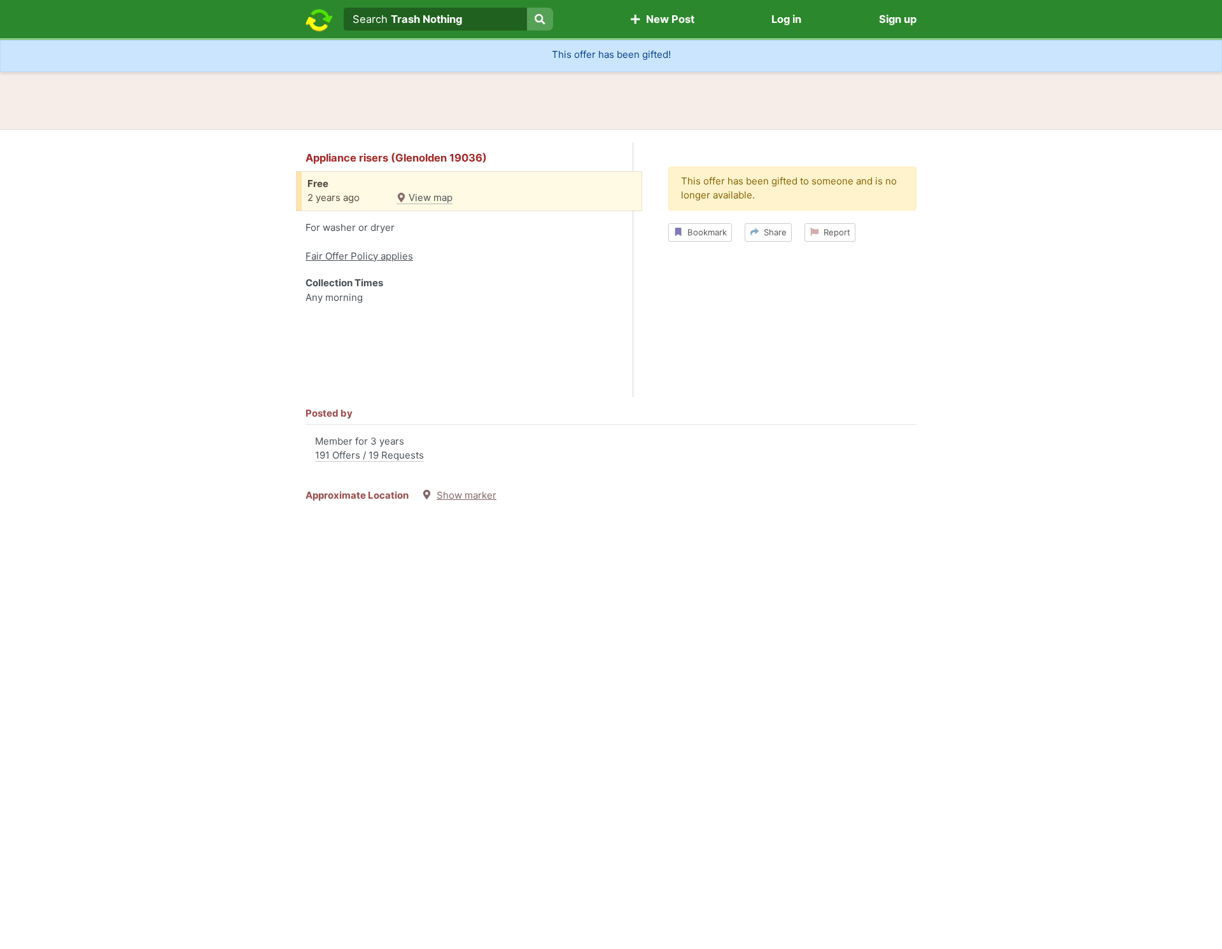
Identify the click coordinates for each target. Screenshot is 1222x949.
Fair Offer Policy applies (359, 256)
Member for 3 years (369, 448)
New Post (667, 19)
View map (429, 197)
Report (834, 232)
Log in (786, 19)
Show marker (466, 495)
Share (773, 232)
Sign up (897, 19)
